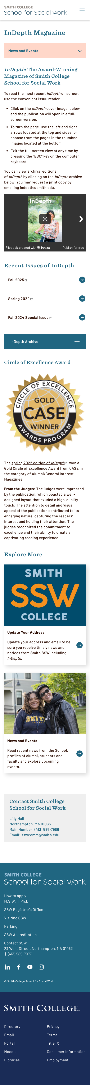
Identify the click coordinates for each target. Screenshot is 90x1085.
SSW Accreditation (20, 934)
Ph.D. (25, 901)
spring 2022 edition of (38, 462)
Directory (12, 1026)
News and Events (23, 50)
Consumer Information (66, 1051)
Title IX (53, 1043)
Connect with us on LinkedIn (7, 967)
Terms (52, 1034)
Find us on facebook (18, 967)
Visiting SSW (15, 918)
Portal (9, 1043)
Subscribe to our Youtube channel (30, 967)
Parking (10, 926)
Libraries (12, 1060)
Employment (58, 1060)
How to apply (15, 895)
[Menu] (82, 10)
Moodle (10, 1051)
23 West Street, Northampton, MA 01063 (38, 948)
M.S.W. (10, 901)
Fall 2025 (16, 279)
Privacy (53, 1026)
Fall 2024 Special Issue (28, 317)
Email (9, 1034)
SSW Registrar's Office (23, 909)
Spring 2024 (19, 298)
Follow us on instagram (41, 967)
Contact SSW (15, 943)
